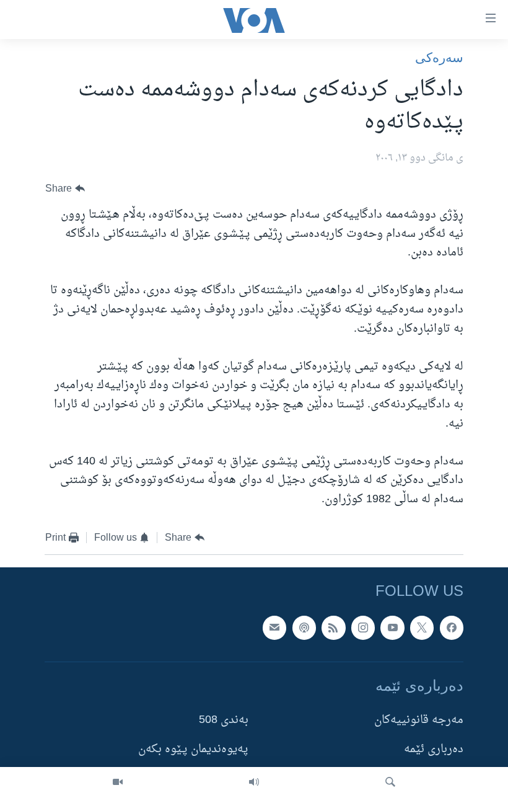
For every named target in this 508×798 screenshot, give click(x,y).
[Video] (117, 782)
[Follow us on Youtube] (392, 627)
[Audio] (254, 782)
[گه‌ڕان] (390, 782)
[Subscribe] (274, 627)
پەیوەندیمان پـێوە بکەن (193, 750)
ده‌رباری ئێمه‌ (433, 750)
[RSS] (333, 627)
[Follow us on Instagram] (363, 627)
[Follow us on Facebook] (451, 627)
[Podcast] (304, 627)
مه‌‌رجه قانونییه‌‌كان (418, 720)
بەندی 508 (223, 720)
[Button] (65, 188)
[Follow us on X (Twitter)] (422, 627)
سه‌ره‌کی (439, 57)
